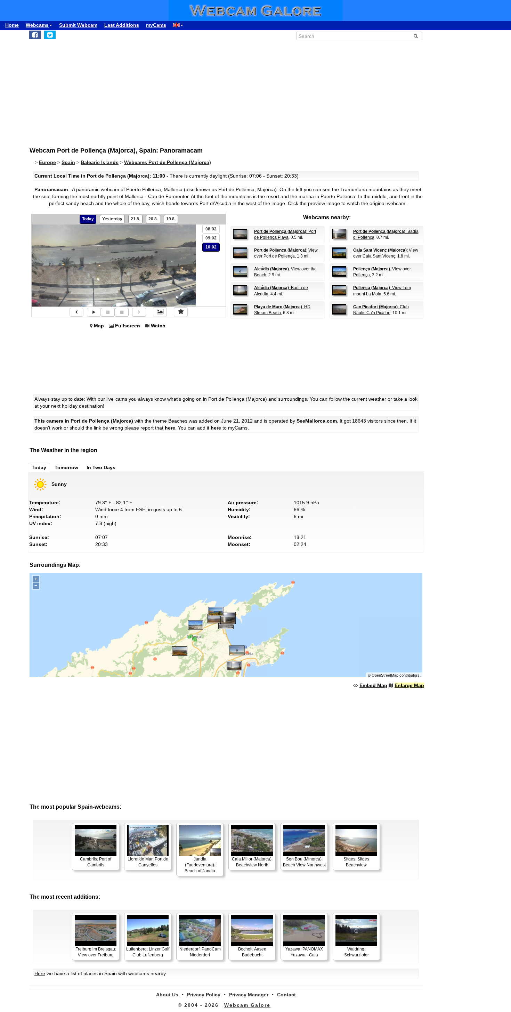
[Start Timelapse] (94, 312)
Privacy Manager (248, 994)
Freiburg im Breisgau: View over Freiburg (95, 952)
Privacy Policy (203, 994)
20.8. (153, 219)
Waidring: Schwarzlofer (356, 952)
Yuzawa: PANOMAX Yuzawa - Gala (304, 952)
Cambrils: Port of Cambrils (95, 862)
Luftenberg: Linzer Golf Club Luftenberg (147, 952)
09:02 (211, 238)
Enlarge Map (409, 685)
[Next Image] (139, 312)
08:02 (211, 229)
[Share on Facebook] (35, 34)
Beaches (177, 421)
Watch (158, 325)
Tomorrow (66, 467)
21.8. (135, 219)
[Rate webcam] (181, 312)
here (170, 428)
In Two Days (101, 467)
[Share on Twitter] (50, 34)
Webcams (37, 25)
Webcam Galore (247, 1005)
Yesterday (112, 219)
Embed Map (373, 685)
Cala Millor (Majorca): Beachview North (252, 862)
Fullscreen (127, 325)
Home (12, 25)
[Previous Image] (76, 312)
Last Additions (121, 25)
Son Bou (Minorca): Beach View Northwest (304, 862)
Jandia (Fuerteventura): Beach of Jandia (200, 865)
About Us (167, 994)
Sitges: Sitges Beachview (356, 862)
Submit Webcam (78, 25)
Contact (286, 994)
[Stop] (122, 312)
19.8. (171, 219)
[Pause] (108, 312)
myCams (156, 25)
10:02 (211, 247)
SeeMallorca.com (317, 421)
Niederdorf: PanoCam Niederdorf (200, 952)
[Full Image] (160, 312)
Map (99, 325)
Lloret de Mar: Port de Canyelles (148, 862)
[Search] (416, 36)
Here (39, 973)
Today (88, 219)
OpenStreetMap (385, 675)
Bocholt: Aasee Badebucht (252, 952)
